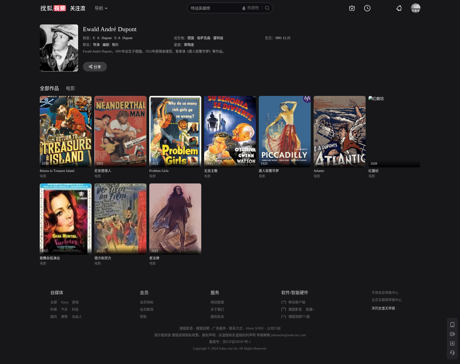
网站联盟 (217, 302)
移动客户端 (296, 302)
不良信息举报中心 (385, 292)
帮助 (143, 316)
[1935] (230, 99)
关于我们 (217, 309)
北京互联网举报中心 (387, 300)
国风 (53, 316)
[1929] (285, 99)
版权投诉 (217, 316)
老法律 (154, 258)
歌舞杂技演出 (50, 258)
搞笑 (64, 316)
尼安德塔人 (102, 171)
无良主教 (211, 171)
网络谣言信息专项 (385, 308)
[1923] (175, 186)
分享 (97, 67)
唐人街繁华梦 (269, 171)
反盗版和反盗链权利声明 (237, 335)
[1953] (120, 99)
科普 (53, 309)
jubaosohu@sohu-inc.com (288, 335)
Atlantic (319, 171)
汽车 (64, 309)
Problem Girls (158, 171)
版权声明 (208, 335)
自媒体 (56, 292)
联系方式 (235, 328)
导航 (99, 8)
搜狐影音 (295, 309)
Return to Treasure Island (57, 171)
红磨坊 (373, 171)
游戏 (75, 302)
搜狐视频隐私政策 (185, 335)
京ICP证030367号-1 (237, 342)
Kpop (65, 302)
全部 (53, 302)
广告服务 (219, 328)
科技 (75, 309)
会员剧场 (146, 309)
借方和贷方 (102, 258)
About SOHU (255, 328)
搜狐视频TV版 (299, 316)
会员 (144, 292)
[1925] (66, 186)
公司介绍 (274, 328)
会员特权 (146, 302)
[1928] (376, 99)
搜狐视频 (53, 8)
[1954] (66, 99)
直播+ (310, 309)
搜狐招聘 (202, 328)
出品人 (77, 316)
